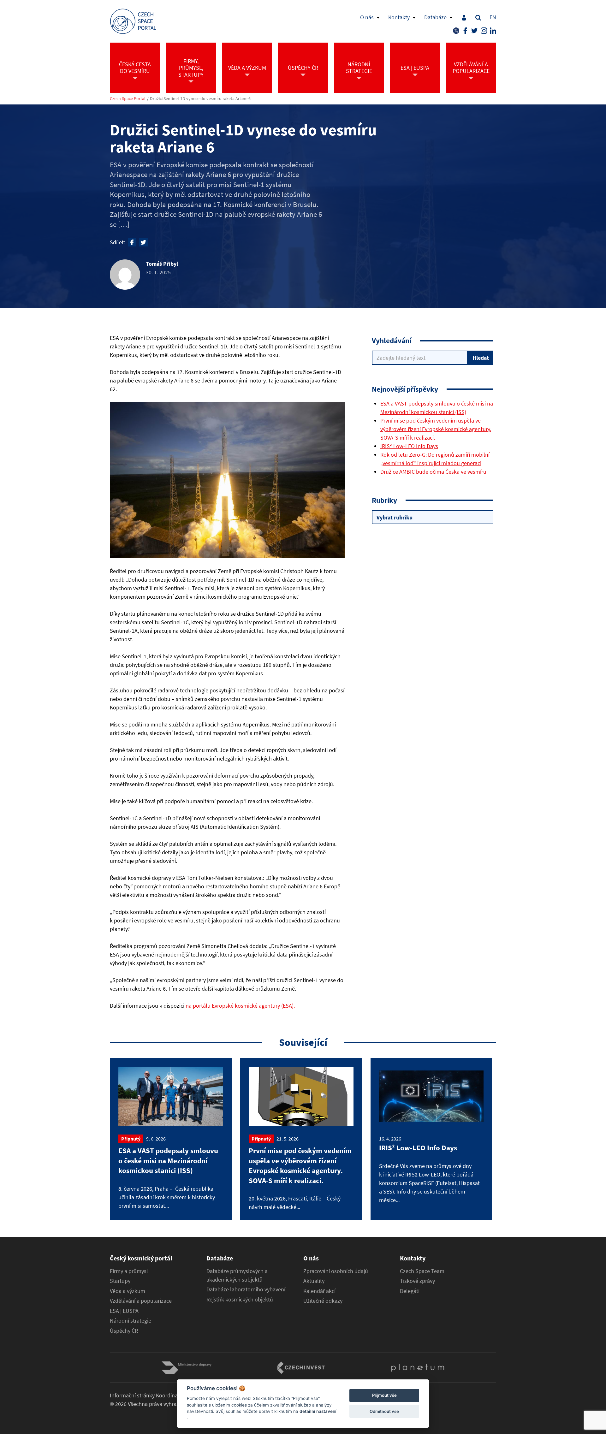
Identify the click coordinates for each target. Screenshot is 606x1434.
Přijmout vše (384, 1395)
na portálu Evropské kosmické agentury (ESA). (240, 1005)
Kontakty (399, 17)
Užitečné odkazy (322, 1300)
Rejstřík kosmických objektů (239, 1299)
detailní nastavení (318, 1411)
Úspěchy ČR (124, 1330)
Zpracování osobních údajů (335, 1271)
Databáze (435, 17)
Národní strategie (130, 1320)
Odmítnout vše (384, 1411)
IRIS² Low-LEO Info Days (409, 446)
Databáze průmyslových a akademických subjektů (237, 1275)
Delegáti (409, 1291)
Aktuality (313, 1280)
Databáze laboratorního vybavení (245, 1289)
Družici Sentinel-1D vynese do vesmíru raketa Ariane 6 (200, 98)
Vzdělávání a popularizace (141, 1300)
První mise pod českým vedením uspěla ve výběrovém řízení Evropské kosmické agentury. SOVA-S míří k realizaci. (435, 429)
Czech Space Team (422, 1271)
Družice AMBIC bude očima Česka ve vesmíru (433, 471)
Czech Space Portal (128, 98)
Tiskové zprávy (417, 1280)
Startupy (120, 1280)
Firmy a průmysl (129, 1271)
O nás (367, 17)
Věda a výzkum (127, 1291)
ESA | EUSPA (124, 1310)
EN (493, 17)
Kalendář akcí (319, 1291)
